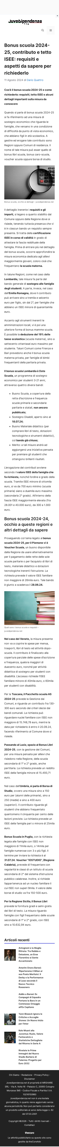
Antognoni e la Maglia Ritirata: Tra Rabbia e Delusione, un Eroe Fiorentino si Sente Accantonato (30, 954)
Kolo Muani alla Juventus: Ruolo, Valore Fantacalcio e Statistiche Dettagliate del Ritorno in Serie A (31, 1037)
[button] (43, 30)
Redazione (26, 1075)
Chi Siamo (14, 1075)
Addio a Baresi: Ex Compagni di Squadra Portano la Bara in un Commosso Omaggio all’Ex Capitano (30, 1000)
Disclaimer (29, 1078)
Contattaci (29, 1125)
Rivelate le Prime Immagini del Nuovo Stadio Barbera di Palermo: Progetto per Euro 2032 (30, 1057)
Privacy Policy (41, 1075)
